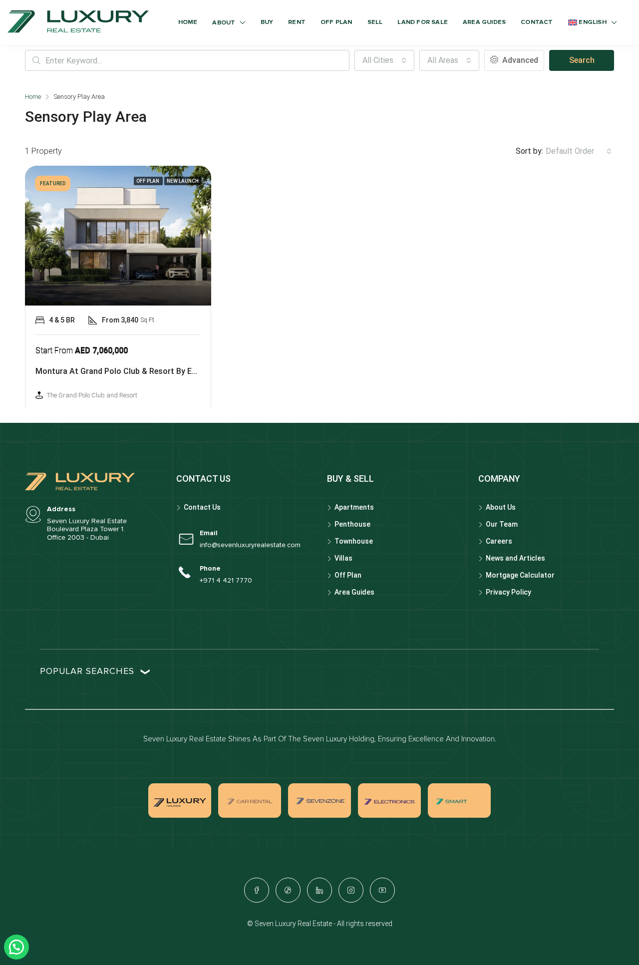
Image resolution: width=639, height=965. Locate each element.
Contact (537, 22)
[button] (16, 947)
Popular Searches (87, 671)
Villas (343, 558)
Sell (375, 22)
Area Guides (484, 22)
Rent (297, 22)
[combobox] (384, 60)
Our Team (502, 524)
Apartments (354, 507)
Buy (267, 22)
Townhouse (353, 541)
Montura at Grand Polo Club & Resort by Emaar (123, 371)
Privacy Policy (508, 592)
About (223, 22)
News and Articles (515, 558)
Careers (499, 541)
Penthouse (352, 524)
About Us (501, 507)
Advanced (519, 60)
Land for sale (422, 22)
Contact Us (202, 507)
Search (582, 60)
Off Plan (336, 22)
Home (188, 22)
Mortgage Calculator (520, 575)
